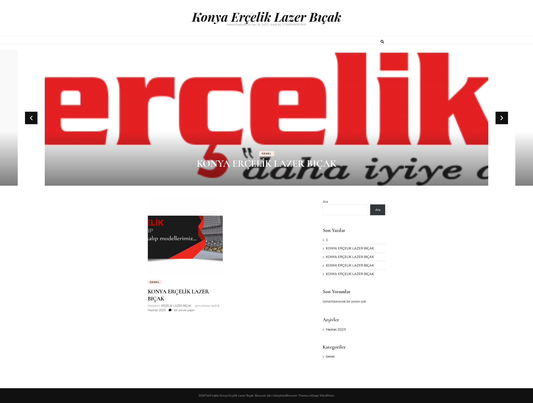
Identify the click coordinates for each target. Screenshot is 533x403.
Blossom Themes (297, 396)
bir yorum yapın (183, 310)
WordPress (327, 396)
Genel (266, 153)
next (502, 118)
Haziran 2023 (336, 329)
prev (31, 118)
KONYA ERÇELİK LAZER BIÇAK (266, 164)
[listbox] (266, 118)
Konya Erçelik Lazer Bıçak (266, 16)
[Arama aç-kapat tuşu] (382, 42)
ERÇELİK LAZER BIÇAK (176, 306)
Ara (325, 201)
